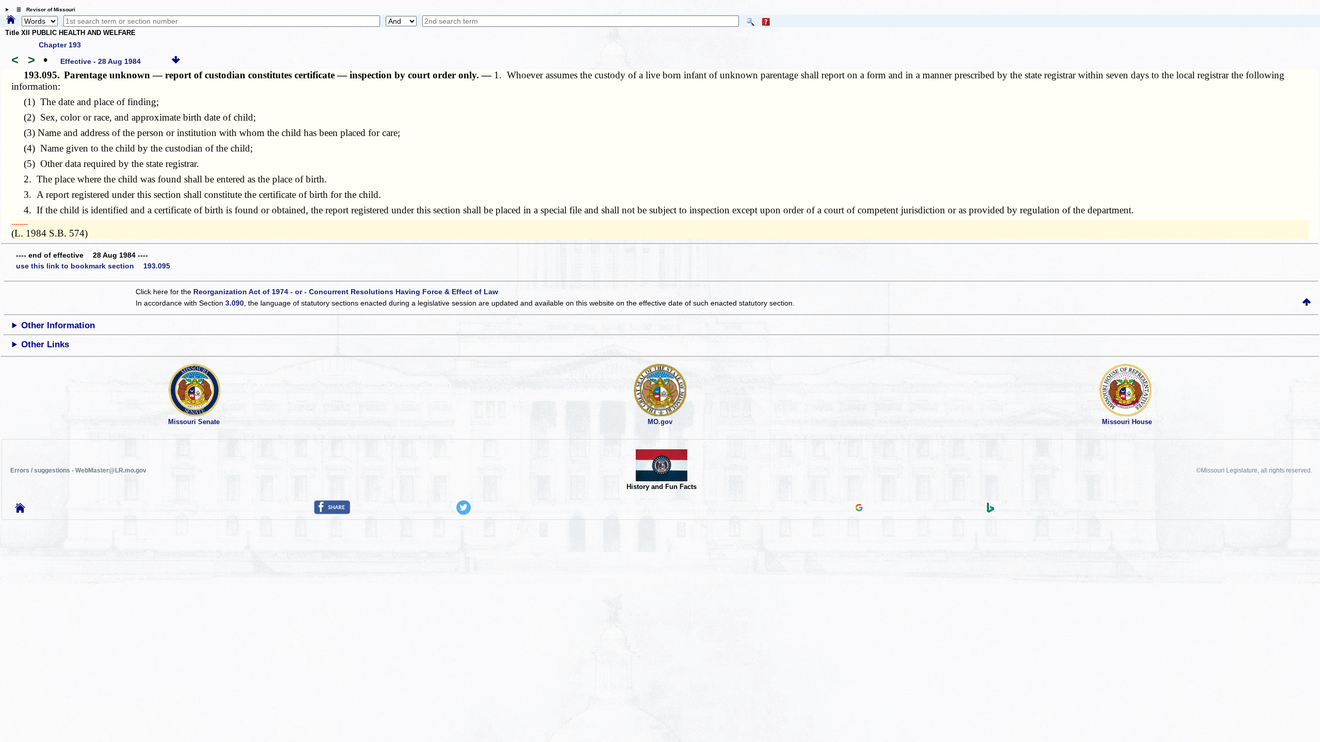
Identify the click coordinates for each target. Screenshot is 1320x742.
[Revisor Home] (20, 510)
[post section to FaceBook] (332, 512)
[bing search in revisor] (990, 510)
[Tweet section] (463, 512)
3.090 (234, 303)
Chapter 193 (60, 45)
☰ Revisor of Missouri (43, 9)
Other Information (58, 325)
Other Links (45, 344)
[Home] (10, 20)
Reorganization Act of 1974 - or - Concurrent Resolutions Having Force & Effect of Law (345, 292)
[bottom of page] (176, 61)
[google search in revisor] (859, 508)
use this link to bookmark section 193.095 (93, 266)
